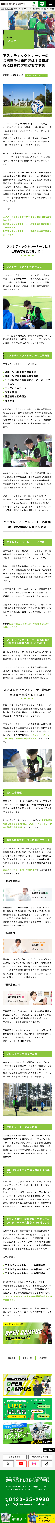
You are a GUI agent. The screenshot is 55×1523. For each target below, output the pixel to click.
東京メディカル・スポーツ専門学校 (20, 870)
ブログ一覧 (9, 9)
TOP (2, 9)
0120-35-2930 (29, 1499)
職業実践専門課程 (40, 1457)
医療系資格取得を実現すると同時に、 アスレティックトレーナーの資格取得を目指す (27, 824)
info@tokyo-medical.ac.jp (29, 1504)
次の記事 (43, 1358)
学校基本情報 (15, 1457)
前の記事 (12, 1358)
